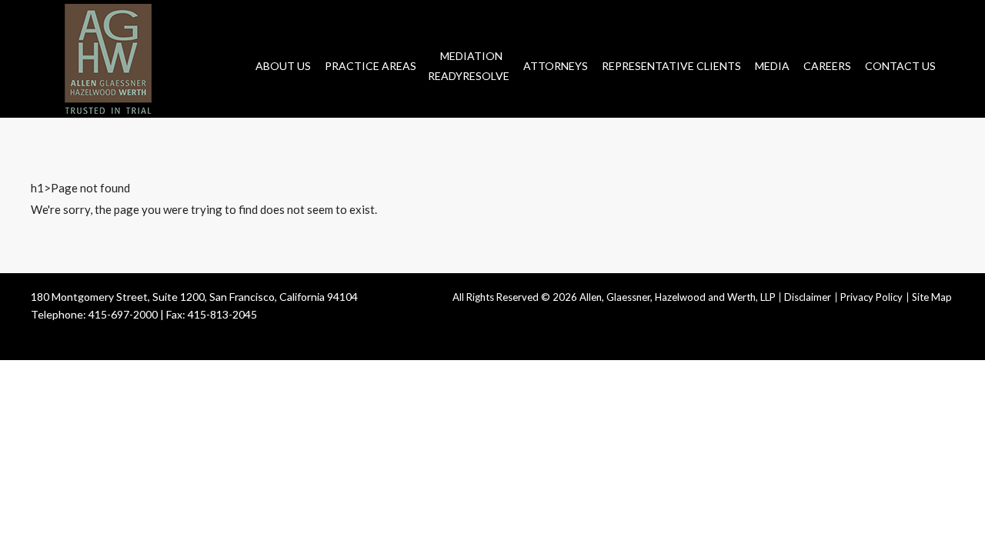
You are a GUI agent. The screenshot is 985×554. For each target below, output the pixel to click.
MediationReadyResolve (468, 65)
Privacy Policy (871, 297)
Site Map (932, 297)
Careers (827, 65)
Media (772, 65)
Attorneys (555, 65)
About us (283, 65)
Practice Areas (370, 65)
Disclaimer (807, 297)
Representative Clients (671, 65)
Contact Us (900, 65)
